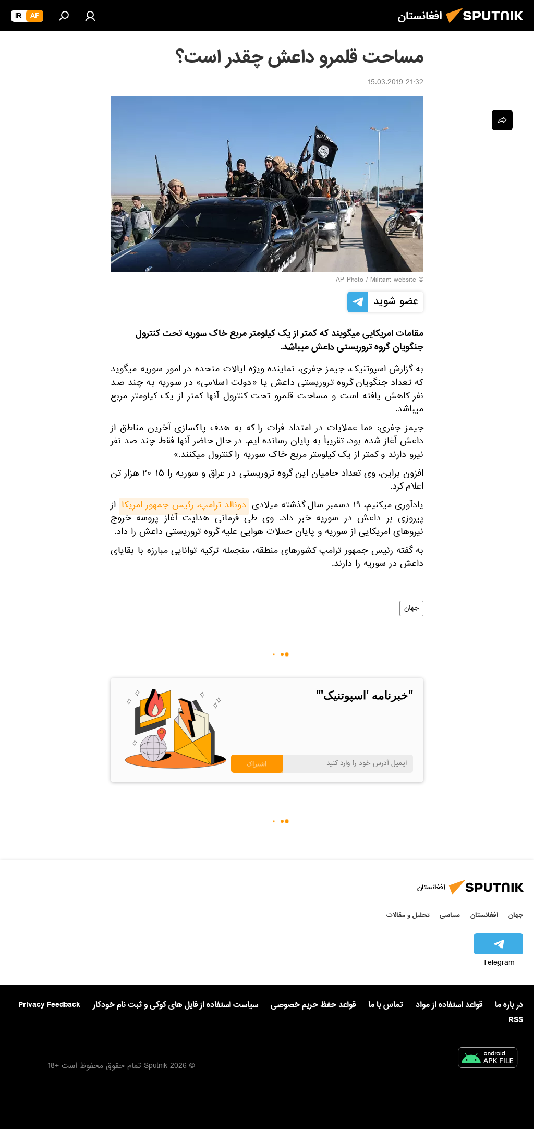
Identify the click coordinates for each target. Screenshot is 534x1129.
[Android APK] (487, 1059)
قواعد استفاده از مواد (449, 1005)
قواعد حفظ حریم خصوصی (313, 1005)
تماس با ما (385, 1005)
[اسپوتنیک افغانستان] (487, 26)
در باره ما (509, 1005)
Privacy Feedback (49, 1005)
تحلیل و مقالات (408, 915)
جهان (411, 608)
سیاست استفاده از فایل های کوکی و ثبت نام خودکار (175, 1005)
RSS (515, 1020)
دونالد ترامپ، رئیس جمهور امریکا (184, 506)
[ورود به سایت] (90, 15)
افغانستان (484, 915)
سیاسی (450, 915)
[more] (502, 120)
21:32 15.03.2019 (395, 83)
